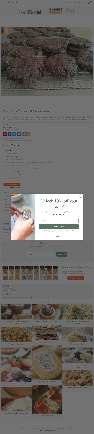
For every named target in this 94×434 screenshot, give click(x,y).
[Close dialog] (80, 196)
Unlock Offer (59, 226)
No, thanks (59, 236)
